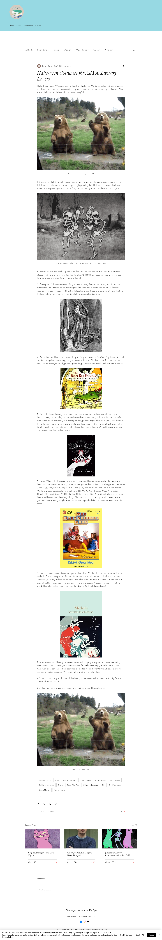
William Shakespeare (90, 785)
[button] (134, 50)
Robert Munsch (44, 790)
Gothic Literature (69, 780)
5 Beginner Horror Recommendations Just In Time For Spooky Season (119, 854)
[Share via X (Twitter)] (44, 804)
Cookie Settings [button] (126, 935)
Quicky (96, 49)
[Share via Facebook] (38, 804)
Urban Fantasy (85, 780)
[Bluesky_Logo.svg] (81, 921)
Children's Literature (46, 785)
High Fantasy (115, 780)
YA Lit (57, 780)
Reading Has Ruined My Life (81, 910)
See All (134, 825)
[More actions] (123, 66)
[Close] (159, 935)
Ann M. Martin (59, 790)
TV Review (108, 49)
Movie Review (82, 49)
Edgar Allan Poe (73, 785)
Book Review (43, 49)
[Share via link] (56, 804)
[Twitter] (88, 921)
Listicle (56, 49)
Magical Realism (100, 780)
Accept (151, 935)
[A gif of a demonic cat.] (42, 838)
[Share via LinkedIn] (50, 804)
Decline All (140, 935)
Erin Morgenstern (115, 785)
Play (103, 785)
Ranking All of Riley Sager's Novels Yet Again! (79, 854)
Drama (60, 785)
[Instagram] (84, 921)
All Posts (29, 49)
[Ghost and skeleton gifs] (119, 838)
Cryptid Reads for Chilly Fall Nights (41, 854)
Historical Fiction (45, 780)
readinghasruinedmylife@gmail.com (81, 916)
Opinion (67, 49)
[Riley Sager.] (81, 838)
